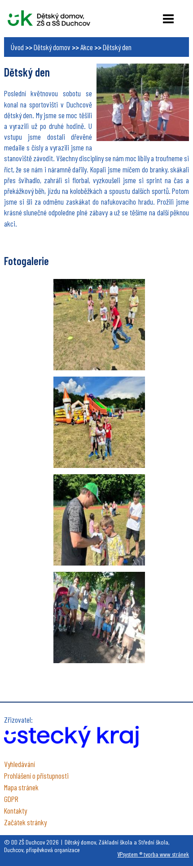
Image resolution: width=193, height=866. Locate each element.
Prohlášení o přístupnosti (36, 775)
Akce (86, 47)
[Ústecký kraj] (71, 744)
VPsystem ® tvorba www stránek (153, 854)
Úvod (17, 47)
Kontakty (15, 810)
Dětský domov (52, 47)
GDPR (11, 798)
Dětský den (117, 47)
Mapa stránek (21, 787)
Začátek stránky (25, 822)
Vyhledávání (19, 763)
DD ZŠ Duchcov (49, 18)
